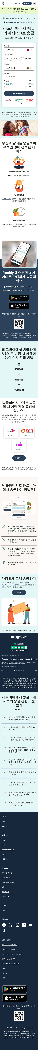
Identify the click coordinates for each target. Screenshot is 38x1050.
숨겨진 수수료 (7, 199)
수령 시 (6, 64)
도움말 (4, 910)
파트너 (4, 887)
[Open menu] (34, 3)
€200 (8, 59)
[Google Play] (19, 298)
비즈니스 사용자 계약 (9, 945)
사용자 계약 (6, 940)
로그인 (17, 3)
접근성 (4, 973)
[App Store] (19, 306)
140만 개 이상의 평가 (20, 19)
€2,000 (17, 59)
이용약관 (18, 116)
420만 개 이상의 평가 (20, 22)
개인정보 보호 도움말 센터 (11, 964)
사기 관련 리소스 (8, 882)
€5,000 (28, 59)
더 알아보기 (20, 12)
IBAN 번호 (5, 892)
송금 (3, 840)
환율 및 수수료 (7, 873)
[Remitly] (3, 3)
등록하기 (27, 3)
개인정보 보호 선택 (8, 959)
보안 (3, 968)
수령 (3, 845)
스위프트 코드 (7, 877)
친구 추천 (5, 896)
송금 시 (6, 46)
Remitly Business (8, 849)
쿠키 (3, 978)
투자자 (4, 826)
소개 (3, 821)
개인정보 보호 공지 (8, 949)
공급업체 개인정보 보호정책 (12, 954)
